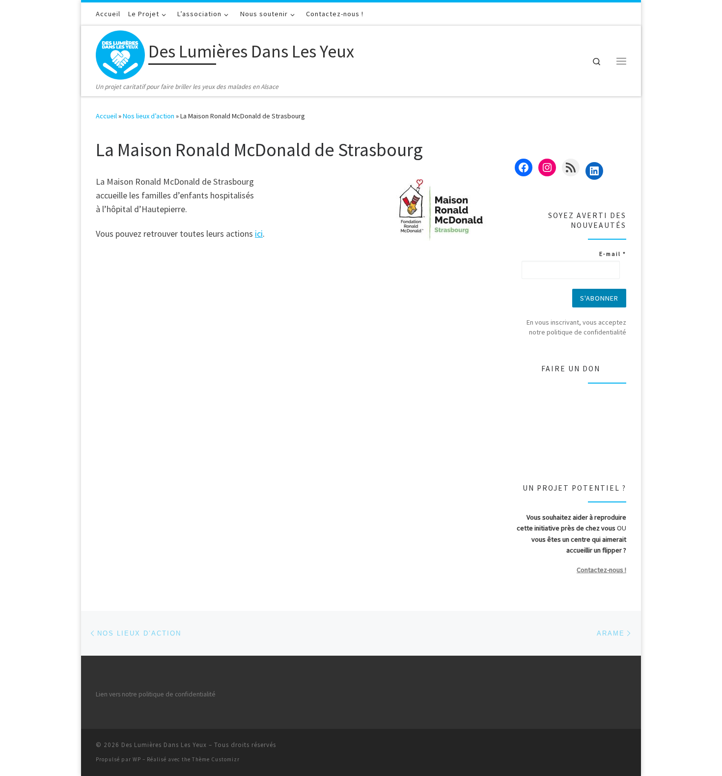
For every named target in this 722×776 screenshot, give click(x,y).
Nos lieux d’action (148, 115)
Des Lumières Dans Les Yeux (164, 745)
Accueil (106, 115)
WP (137, 759)
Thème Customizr (216, 759)
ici (259, 233)
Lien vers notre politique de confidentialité (156, 694)
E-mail (612, 253)
